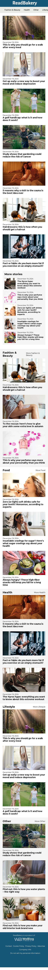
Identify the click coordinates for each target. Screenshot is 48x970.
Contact (8, 946)
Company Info (25, 950)
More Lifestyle (39, 707)
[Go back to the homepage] (24, 4)
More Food (40, 470)
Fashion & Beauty (12, 10)
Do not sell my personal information (25, 953)
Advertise (41, 946)
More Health (39, 592)
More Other (40, 821)
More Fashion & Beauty (33, 354)
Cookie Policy (18, 946)
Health (27, 10)
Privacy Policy (30, 946)
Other (36, 10)
